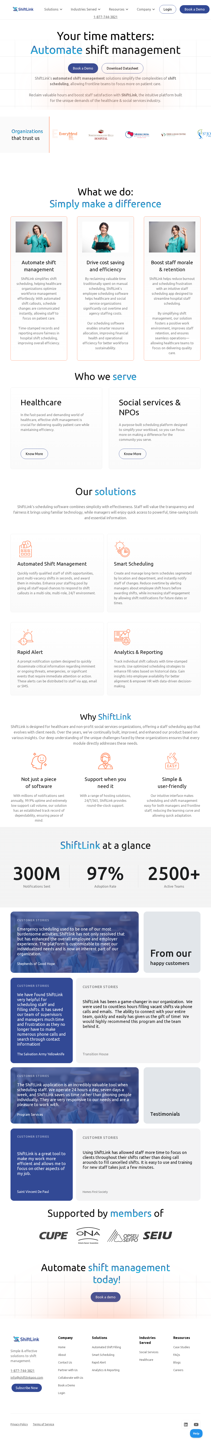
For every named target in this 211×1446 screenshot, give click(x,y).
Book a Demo (195, 9)
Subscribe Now (27, 1388)
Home (62, 1347)
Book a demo (106, 1297)
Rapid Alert (99, 1362)
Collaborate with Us (70, 1377)
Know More (34, 454)
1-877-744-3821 (106, 17)
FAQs (176, 1354)
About (62, 1354)
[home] (23, 9)
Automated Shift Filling (106, 1347)
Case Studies (181, 1347)
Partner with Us (68, 1370)
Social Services (148, 1352)
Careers (178, 1370)
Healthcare (146, 1359)
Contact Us (65, 1362)
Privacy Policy (19, 1424)
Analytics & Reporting (106, 1370)
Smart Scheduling (103, 1354)
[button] (53, 9)
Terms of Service (43, 1424)
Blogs (177, 1362)
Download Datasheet (122, 68)
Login (168, 9)
